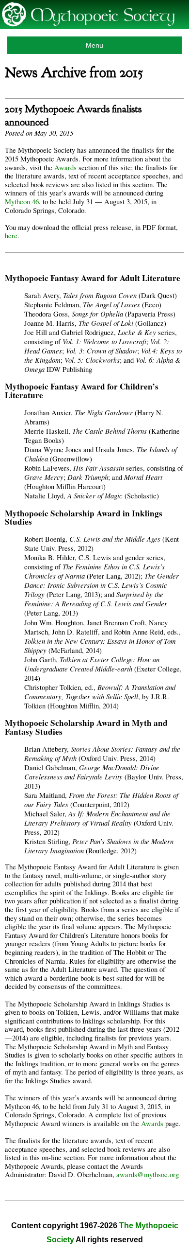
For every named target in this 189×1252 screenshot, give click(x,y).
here (11, 235)
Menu (94, 45)
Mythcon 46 (22, 201)
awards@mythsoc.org (147, 1174)
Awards (65, 167)
